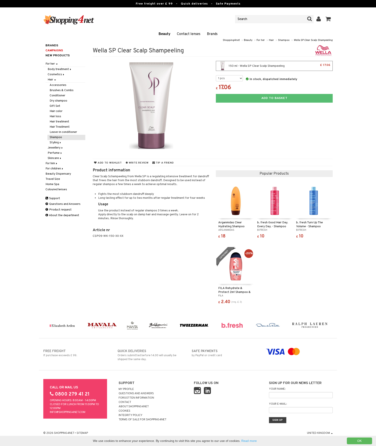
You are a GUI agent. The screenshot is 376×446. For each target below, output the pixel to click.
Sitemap (82, 433)
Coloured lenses (56, 189)
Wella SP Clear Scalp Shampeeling (313, 40)
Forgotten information (136, 398)
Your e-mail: (278, 404)
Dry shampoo (58, 101)
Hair (271, 40)
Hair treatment (59, 122)
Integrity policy (131, 415)
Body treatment (59, 69)
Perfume (54, 153)
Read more (249, 441)
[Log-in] (319, 19)
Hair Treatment (60, 127)
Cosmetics (55, 74)
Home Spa (52, 184)
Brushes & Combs (62, 90)
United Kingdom (319, 433)
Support (54, 198)
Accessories (58, 85)
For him (50, 163)
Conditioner (57, 95)
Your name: (277, 389)
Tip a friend (164, 163)
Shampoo (284, 40)
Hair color (56, 111)
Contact (125, 402)
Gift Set (55, 106)
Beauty (164, 34)
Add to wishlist (109, 163)
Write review (138, 163)
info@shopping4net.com (67, 412)
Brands (212, 34)
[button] (328, 19)
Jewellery (54, 148)
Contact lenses (188, 34)
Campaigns (54, 50)
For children (53, 168)
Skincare (54, 158)
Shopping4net (231, 40)
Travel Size (52, 179)
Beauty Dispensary (58, 174)
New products (57, 55)
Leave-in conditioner (63, 132)
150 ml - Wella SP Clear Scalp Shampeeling (279, 65)
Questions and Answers (65, 204)
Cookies (124, 411)
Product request (60, 210)
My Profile (126, 389)
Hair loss (55, 116)
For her (261, 40)
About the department (64, 215)
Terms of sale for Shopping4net (142, 419)
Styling (54, 142)
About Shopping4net (134, 406)
